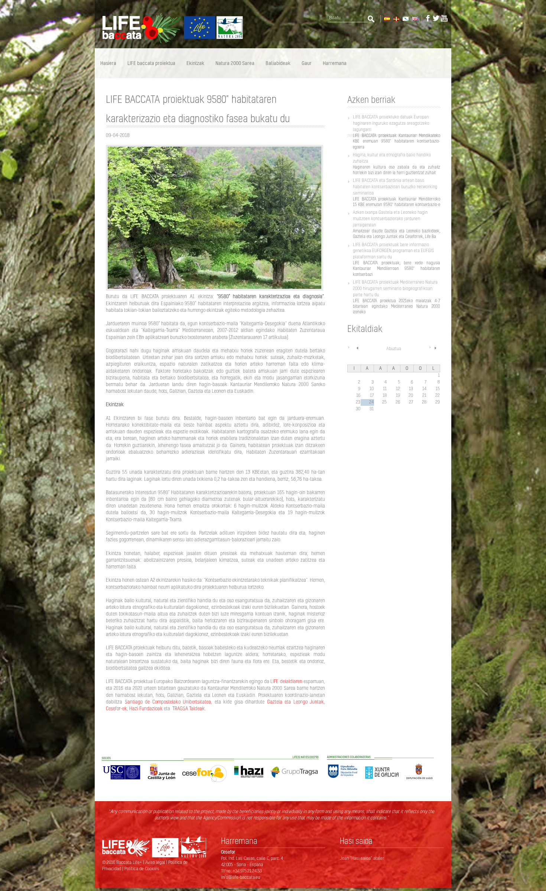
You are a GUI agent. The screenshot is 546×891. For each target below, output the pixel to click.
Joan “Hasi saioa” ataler (362, 858)
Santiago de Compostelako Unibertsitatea (168, 702)
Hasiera (108, 63)
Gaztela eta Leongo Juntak (295, 702)
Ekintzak (195, 63)
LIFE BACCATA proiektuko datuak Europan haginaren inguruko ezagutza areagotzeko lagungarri (391, 123)
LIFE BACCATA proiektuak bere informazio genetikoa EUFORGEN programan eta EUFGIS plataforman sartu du (393, 251)
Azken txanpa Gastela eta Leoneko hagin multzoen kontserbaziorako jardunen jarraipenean (390, 218)
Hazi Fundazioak (146, 708)
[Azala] (169, 42)
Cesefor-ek (116, 708)
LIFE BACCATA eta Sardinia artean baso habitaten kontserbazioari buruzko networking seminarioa (395, 186)
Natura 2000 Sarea (234, 63)
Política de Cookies (141, 868)
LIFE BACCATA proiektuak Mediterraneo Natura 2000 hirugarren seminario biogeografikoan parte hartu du (395, 288)
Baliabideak (278, 63)
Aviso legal (155, 862)
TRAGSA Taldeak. (188, 708)
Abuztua (393, 348)
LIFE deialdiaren (286, 681)
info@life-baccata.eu (240, 877)
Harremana (335, 63)
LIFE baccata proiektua (151, 63)
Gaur (307, 63)
